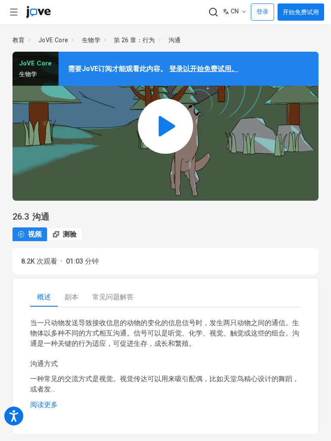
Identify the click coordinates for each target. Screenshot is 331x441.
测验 (70, 234)
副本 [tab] (71, 297)
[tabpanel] (165, 364)
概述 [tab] (44, 297)
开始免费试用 (301, 12)
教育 (18, 40)
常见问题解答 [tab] (113, 297)
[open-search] (213, 12)
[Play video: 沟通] (165, 126)
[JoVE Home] (38, 12)
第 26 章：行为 (134, 40)
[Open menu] (14, 12)
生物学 (91, 40)
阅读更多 (44, 405)
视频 (35, 234)
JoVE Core (53, 40)
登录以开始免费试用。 (203, 69)
